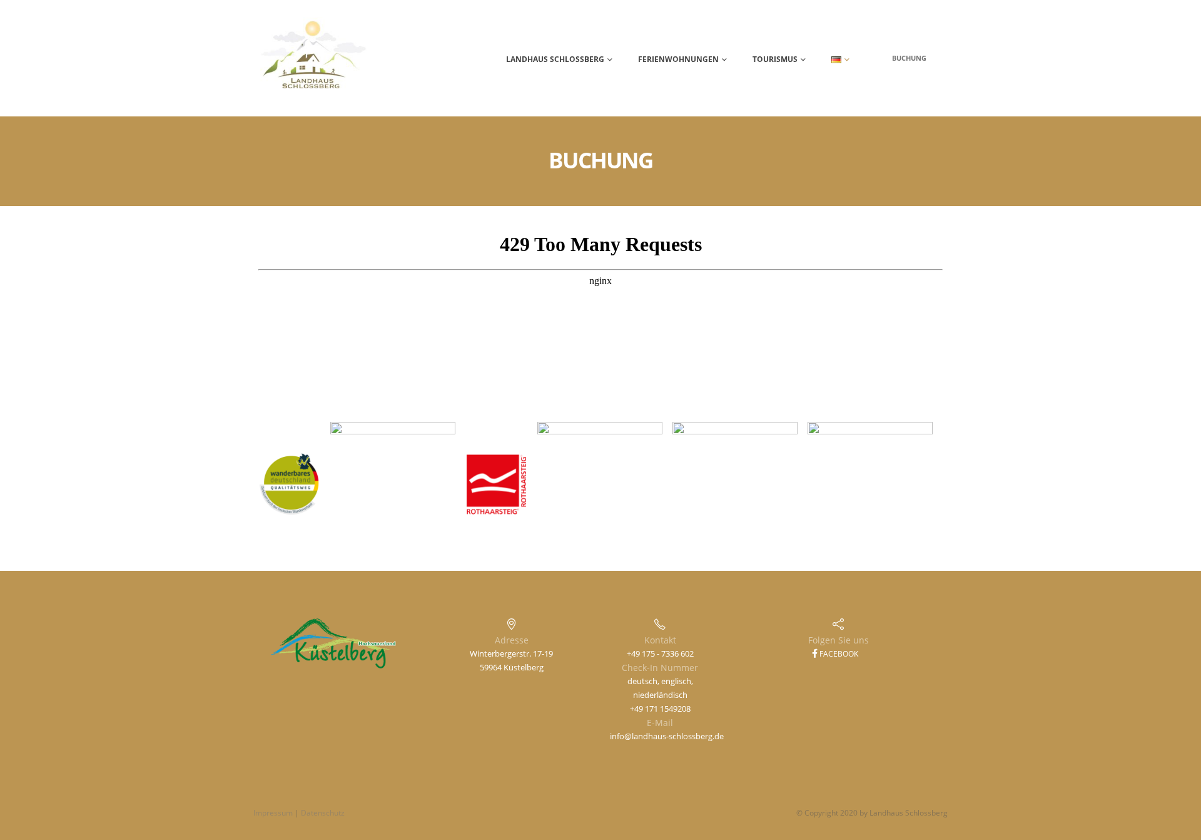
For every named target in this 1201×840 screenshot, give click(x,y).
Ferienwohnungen (678, 59)
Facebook (838, 653)
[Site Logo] (313, 58)
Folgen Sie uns (838, 640)
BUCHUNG (909, 58)
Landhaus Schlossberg (555, 59)
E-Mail (660, 723)
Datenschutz (323, 812)
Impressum (273, 812)
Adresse (512, 640)
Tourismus (775, 59)
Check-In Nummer (660, 668)
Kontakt (660, 640)
